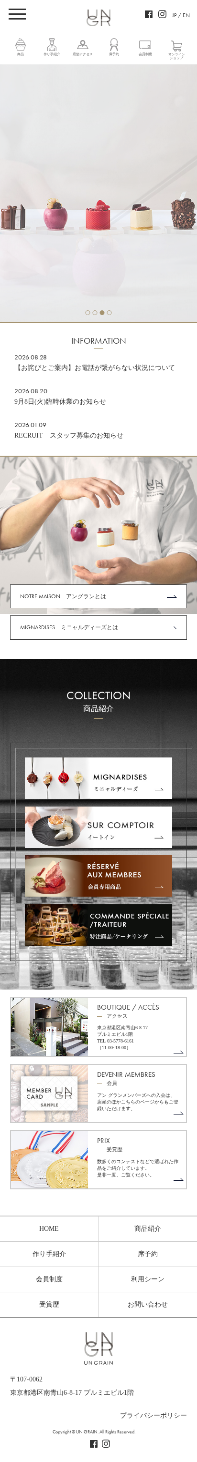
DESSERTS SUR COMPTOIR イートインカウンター (99, 828)
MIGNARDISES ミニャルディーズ (99, 778)
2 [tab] (95, 312)
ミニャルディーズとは (69, 627)
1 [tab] (88, 312)
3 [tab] (102, 312)
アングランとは (63, 596)
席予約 (114, 54)
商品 (20, 54)
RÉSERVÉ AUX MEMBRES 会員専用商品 (99, 876)
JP (174, 15)
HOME (49, 1228)
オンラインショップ (176, 56)
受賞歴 (49, 1304)
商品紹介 (147, 1228)
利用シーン (147, 1279)
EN (186, 15)
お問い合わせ (148, 1304)
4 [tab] (109, 312)
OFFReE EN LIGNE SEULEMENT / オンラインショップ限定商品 (99, 925)
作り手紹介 (52, 54)
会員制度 (145, 54)
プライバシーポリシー (153, 1415)
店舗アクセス (83, 54)
